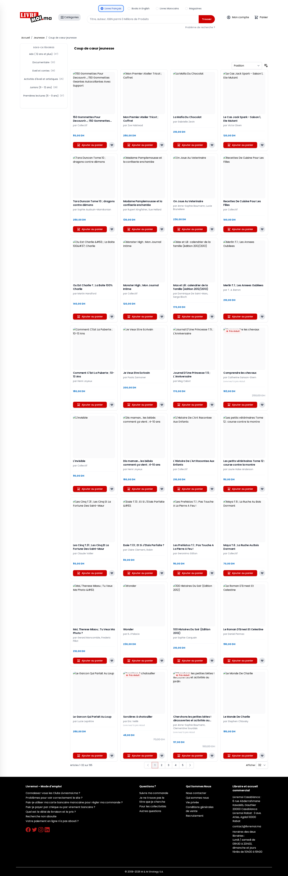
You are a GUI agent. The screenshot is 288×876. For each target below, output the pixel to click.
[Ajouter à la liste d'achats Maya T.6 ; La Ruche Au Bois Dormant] (262, 573)
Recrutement (195, 816)
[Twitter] (34, 829)
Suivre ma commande (153, 793)
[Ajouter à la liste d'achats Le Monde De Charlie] (262, 756)
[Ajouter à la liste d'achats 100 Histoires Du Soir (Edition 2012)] (212, 661)
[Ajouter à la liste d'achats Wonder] (162, 661)
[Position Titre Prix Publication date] (247, 65)
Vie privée (192, 802)
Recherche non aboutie (41, 816)
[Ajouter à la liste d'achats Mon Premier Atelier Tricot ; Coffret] (162, 145)
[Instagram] (40, 829)
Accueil (25, 37)
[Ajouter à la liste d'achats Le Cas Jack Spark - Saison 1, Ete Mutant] (262, 145)
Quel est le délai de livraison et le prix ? (51, 812)
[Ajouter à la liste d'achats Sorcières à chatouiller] (162, 756)
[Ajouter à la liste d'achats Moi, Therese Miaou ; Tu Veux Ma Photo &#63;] (112, 661)
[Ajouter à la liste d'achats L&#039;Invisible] (112, 489)
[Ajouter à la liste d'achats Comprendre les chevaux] (262, 405)
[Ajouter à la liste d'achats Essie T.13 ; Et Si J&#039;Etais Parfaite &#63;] (162, 573)
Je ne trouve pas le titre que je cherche (152, 800)
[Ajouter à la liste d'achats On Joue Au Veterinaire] (212, 229)
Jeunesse (39, 37)
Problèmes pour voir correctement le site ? (54, 798)
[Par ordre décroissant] (266, 66)
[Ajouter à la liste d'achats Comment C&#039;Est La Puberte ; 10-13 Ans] (112, 405)
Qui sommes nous (197, 798)
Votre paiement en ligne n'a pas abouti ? (52, 821)
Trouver (207, 19)
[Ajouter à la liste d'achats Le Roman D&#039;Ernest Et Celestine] (262, 661)
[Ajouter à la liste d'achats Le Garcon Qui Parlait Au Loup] (112, 756)
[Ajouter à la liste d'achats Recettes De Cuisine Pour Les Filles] (262, 229)
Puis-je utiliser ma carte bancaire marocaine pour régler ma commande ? (74, 802)
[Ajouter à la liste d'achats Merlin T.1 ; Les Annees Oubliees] (262, 317)
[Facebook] (28, 829)
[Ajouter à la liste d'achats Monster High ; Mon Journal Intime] (162, 317)
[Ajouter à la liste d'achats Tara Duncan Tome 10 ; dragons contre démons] (112, 229)
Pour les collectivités (152, 806)
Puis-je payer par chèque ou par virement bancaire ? (60, 807)
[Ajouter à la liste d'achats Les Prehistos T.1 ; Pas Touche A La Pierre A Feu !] (212, 573)
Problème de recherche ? (200, 27)
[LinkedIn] (47, 829)
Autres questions (150, 811)
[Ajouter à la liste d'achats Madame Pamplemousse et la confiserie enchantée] (162, 229)
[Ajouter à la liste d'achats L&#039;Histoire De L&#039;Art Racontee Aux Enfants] (212, 489)
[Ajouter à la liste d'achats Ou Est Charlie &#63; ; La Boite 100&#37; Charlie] (112, 317)
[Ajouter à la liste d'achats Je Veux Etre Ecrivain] (162, 405)
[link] (148, 765)
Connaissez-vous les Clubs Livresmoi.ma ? (53, 793)
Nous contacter (196, 793)
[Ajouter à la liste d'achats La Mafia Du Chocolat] (212, 145)
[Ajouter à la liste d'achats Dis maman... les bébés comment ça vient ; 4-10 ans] (162, 489)
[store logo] (36, 17)
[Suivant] (190, 765)
